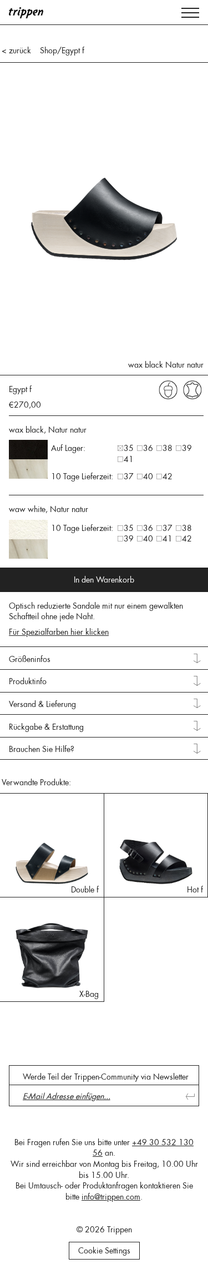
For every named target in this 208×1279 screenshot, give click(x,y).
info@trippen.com (111, 1197)
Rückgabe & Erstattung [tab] (46, 727)
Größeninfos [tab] (29, 659)
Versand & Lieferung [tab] (42, 704)
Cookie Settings (104, 1251)
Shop (48, 51)
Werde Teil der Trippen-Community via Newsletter (106, 1077)
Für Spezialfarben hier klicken (59, 632)
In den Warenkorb (104, 580)
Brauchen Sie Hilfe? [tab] (41, 749)
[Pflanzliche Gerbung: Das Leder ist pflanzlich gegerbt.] (168, 389)
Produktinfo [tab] (28, 681)
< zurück (16, 51)
